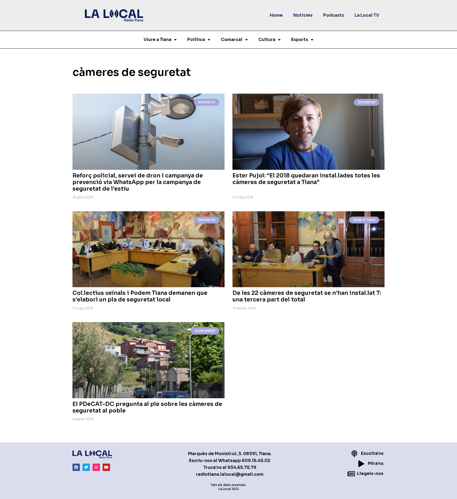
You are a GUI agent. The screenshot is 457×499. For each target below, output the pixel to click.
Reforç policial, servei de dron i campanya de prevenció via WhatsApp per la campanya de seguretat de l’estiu (137, 182)
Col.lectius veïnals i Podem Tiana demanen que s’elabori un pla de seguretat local (139, 296)
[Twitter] (86, 467)
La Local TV (367, 15)
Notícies (303, 15)
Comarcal (232, 39)
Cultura (266, 39)
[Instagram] (96, 467)
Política (196, 39)
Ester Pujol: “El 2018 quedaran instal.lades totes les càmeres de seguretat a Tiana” (306, 179)
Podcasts (333, 15)
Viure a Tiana (157, 39)
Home (276, 15)
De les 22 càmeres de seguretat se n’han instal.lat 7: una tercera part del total (306, 296)
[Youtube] (106, 467)
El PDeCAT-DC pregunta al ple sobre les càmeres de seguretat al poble (147, 407)
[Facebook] (76, 467)
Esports (299, 39)
